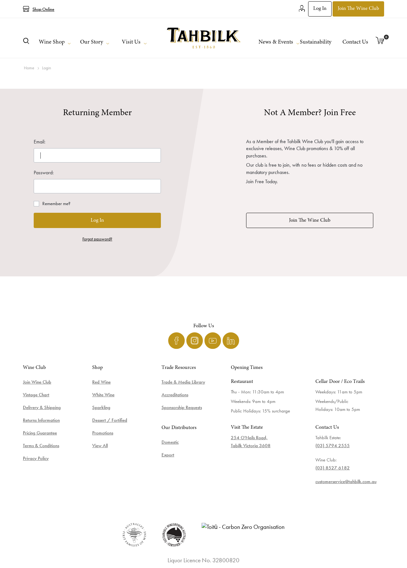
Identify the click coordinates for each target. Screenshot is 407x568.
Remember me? (56, 203)
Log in (320, 8)
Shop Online (43, 9)
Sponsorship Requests (182, 407)
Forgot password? (97, 239)
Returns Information (41, 420)
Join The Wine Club (309, 220)
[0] (380, 41)
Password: (44, 172)
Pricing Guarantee (40, 433)
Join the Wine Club (358, 8)
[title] (203, 38)
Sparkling (101, 407)
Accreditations (175, 394)
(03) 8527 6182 (332, 468)
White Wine (103, 394)
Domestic (170, 442)
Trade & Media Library (183, 382)
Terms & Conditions (41, 445)
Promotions (102, 433)
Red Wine (101, 382)
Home (29, 68)
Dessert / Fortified (109, 420)
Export (168, 455)
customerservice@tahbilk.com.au (345, 481)
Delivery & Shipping (42, 407)
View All (100, 445)
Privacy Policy (36, 458)
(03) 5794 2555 (332, 445)
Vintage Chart (36, 394)
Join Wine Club (37, 382)
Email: (39, 141)
